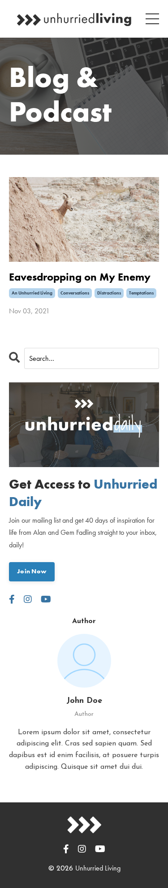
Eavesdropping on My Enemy (80, 277)
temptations (141, 293)
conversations (74, 293)
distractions (109, 293)
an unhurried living (32, 293)
